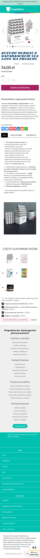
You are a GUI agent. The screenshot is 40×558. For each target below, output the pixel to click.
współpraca (6, 461)
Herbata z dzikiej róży (20, 351)
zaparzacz (13, 108)
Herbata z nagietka (20, 420)
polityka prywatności (9, 517)
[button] (3, 31)
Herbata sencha (20, 376)
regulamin (5, 500)
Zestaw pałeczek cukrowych (14, 312)
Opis (4, 135)
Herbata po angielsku (20, 414)
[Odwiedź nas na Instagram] (20, 442)
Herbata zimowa (20, 364)
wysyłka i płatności (8, 523)
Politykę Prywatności (20, 544)
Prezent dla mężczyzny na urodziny (20, 392)
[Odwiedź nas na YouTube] (15, 442)
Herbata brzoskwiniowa (20, 342)
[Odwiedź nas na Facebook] (25, 442)
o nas (4, 455)
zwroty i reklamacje (8, 529)
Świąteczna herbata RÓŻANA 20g (16, 304)
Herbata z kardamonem (20, 370)
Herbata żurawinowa (20, 354)
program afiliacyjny (8, 489)
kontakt (4, 466)
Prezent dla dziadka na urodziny (20, 389)
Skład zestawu (16, 135)
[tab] (4, 135)
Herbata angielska (20, 408)
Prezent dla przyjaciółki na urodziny (20, 395)
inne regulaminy (7, 512)
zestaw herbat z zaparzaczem (17, 103)
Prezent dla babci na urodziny (20, 386)
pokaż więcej (20, 426)
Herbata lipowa (20, 367)
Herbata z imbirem (20, 373)
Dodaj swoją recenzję (28, 63)
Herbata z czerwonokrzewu (20, 348)
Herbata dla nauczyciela (20, 417)
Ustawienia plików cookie (13, 553)
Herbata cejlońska (20, 411)
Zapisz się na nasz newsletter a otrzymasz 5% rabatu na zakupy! (23, 436)
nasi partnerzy (7, 478)
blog (3, 472)
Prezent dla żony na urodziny (20, 398)
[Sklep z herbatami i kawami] (15, 9)
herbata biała (17, 164)
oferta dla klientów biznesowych (13, 484)
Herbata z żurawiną (20, 345)
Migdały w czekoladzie (12, 316)
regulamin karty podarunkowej (12, 506)
